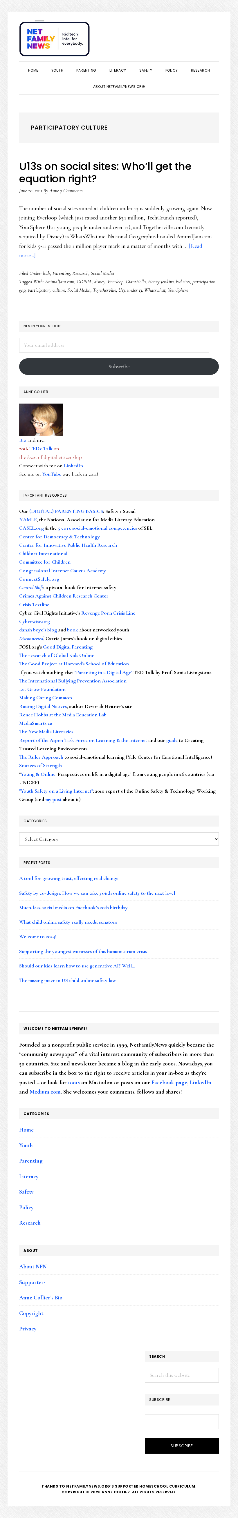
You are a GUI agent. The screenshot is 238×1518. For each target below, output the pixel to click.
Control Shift (31, 587)
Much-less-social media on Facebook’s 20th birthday (73, 907)
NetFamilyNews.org (55, 40)
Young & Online (38, 774)
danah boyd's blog (38, 630)
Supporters (32, 1282)
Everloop (115, 281)
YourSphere (178, 290)
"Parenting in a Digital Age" (103, 672)
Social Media (102, 273)
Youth (26, 1145)
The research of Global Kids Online (56, 655)
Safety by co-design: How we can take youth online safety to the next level (97, 893)
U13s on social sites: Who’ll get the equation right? (105, 172)
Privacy (27, 1328)
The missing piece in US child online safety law (67, 980)
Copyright (31, 1313)
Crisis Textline (34, 604)
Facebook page (169, 1082)
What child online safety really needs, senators (68, 922)
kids (46, 273)
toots (74, 1082)
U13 (121, 290)
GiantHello (136, 281)
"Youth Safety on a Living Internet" (56, 791)
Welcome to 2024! (37, 936)
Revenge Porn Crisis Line (108, 613)
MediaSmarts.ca (35, 723)
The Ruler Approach (41, 757)
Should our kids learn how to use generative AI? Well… (77, 966)
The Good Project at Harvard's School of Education (74, 663)
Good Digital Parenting (68, 647)
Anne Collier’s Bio (40, 1297)
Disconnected (31, 638)
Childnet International (43, 553)
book (72, 630)
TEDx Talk (41, 448)
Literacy (28, 1176)
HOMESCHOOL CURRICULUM (167, 1486)
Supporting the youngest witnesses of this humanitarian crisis (83, 951)
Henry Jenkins (161, 281)
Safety (26, 1191)
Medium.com (45, 1091)
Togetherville (104, 290)
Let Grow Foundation (42, 689)
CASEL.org (31, 528)
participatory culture (46, 290)
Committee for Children (45, 562)
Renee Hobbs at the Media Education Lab (63, 714)
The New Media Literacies (46, 731)
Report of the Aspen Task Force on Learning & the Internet (83, 740)
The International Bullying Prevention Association (73, 681)
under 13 (134, 290)
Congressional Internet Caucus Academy (62, 570)
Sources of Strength (40, 765)
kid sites (183, 281)
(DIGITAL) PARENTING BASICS (66, 511)
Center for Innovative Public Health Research (68, 545)
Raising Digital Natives (43, 706)
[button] (213, 35)
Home (26, 1129)
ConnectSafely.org (39, 579)
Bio (22, 440)
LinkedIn (73, 465)
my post (53, 799)
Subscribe (119, 366)
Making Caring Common (45, 697)
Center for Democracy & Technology (59, 536)
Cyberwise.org (34, 621)
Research (80, 273)
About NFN (33, 1266)
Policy (26, 1207)
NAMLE (28, 519)
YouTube (51, 474)
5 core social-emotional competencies (97, 528)
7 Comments (71, 190)
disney (99, 281)
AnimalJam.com (59, 281)
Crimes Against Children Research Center (64, 596)
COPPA (84, 281)
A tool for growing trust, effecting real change (68, 878)
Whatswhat (154, 290)
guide (172, 740)
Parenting (61, 273)
